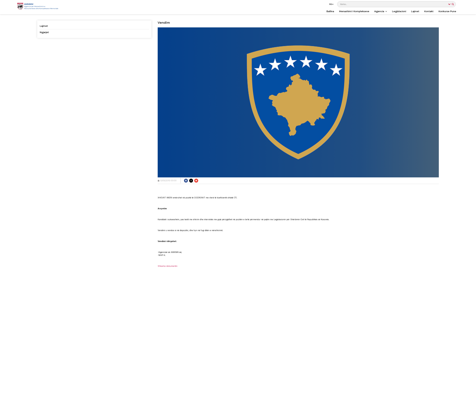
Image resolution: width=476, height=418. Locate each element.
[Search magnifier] (453, 4)
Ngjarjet (44, 32)
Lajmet (415, 11)
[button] (331, 4)
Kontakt (428, 11)
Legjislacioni (399, 11)
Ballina (330, 11)
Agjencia (379, 11)
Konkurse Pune (447, 11)
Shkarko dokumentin (167, 266)
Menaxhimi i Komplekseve (354, 11)
